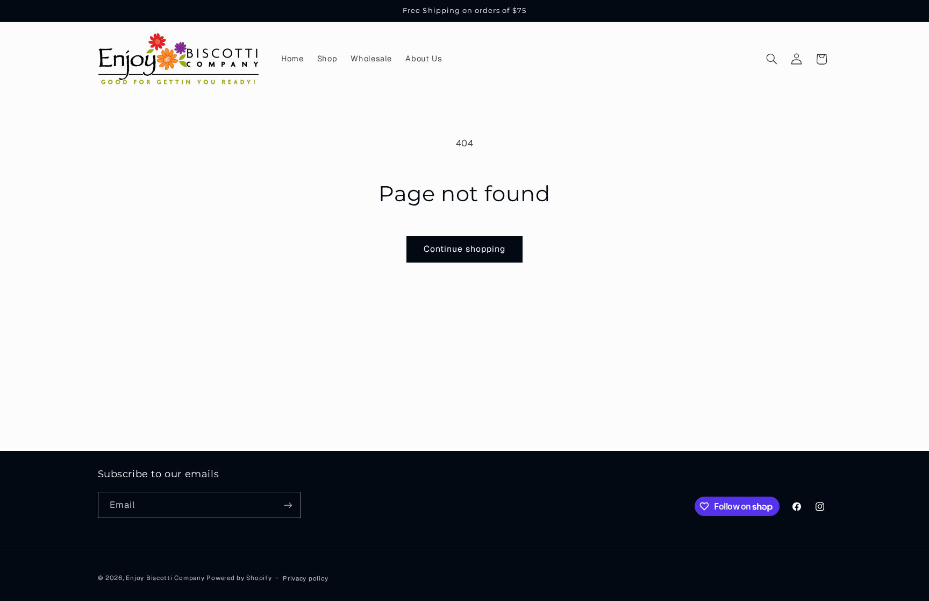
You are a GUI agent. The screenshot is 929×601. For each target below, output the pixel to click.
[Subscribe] (287, 505)
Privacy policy (305, 578)
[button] (771, 59)
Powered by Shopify (238, 578)
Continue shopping (465, 248)
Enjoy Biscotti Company (165, 578)
